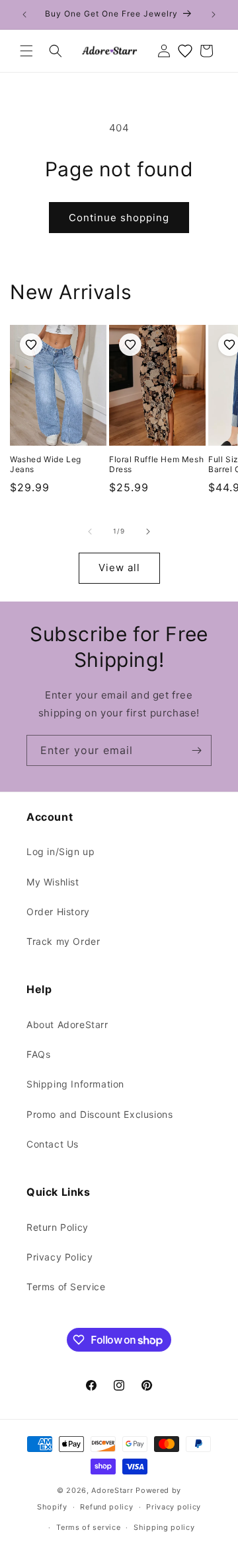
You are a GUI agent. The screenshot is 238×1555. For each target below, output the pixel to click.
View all (119, 567)
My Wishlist (52, 881)
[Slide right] (148, 531)
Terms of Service (66, 1286)
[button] (26, 50)
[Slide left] (89, 531)
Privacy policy (173, 1506)
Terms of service (88, 1527)
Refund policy (106, 1506)
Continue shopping (119, 217)
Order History (58, 911)
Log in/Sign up (60, 851)
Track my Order (63, 941)
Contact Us (52, 1144)
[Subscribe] (196, 750)
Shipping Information (75, 1083)
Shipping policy (164, 1527)
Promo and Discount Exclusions (99, 1114)
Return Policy (57, 1227)
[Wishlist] (185, 50)
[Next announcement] (213, 14)
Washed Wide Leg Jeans (45, 464)
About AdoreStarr (67, 1024)
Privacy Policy (59, 1256)
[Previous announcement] (24, 14)
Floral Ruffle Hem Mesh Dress (156, 464)
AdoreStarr (112, 1490)
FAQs (38, 1054)
